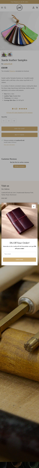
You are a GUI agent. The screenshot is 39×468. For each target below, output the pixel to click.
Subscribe (19, 259)
